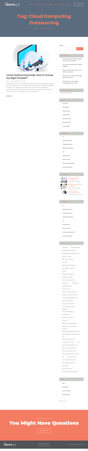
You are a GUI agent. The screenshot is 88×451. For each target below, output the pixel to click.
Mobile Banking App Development (70, 331)
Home (31, 4)
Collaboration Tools (68, 144)
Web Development (67, 167)
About (55, 4)
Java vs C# (65, 320)
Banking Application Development (70, 253)
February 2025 (66, 111)
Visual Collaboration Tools (68, 363)
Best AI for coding (66, 256)
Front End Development (68, 303)
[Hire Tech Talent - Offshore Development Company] (13, 4)
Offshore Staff (66, 155)
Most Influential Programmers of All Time (71, 334)
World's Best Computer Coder (69, 371)
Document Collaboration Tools (70, 295)
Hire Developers (39, 4)
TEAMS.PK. (82, 444)
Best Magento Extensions (68, 268)
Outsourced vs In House (68, 342)
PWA (78, 342)
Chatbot (64, 271)
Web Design (65, 366)
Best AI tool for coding (67, 259)
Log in (63, 383)
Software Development (69, 163)
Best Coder (65, 262)
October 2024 (66, 126)
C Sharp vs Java (66, 289)
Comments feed (66, 391)
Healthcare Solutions (68, 148)
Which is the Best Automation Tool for (73, 191)
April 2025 (65, 103)
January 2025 (66, 115)
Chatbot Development (68, 274)
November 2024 (67, 122)
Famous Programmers (67, 301)
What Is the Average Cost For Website (75, 185)
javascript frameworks (68, 317)
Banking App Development (69, 250)
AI (63, 136)
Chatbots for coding (67, 277)
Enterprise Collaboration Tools (69, 298)
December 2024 (67, 118)
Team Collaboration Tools (68, 360)
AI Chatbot (65, 247)
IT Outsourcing (65, 314)
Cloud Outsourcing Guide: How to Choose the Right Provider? (29, 76)
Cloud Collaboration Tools (68, 280)
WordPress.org (66, 394)
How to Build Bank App (67, 311)
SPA (63, 357)
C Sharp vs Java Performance (69, 292)
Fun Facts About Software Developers (68, 307)
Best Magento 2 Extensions (69, 265)
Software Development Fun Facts (70, 354)
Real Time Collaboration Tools (69, 345)
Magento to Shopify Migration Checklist (69, 327)
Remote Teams (66, 159)
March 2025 (66, 107)
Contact (68, 4)
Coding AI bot (65, 283)
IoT (63, 152)
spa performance (71, 357)
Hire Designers (48, 4)
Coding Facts (75, 283)
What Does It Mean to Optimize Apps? (74, 178)
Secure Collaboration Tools (69, 351)
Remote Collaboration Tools (69, 348)
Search (61, 45)
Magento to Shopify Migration (69, 323)
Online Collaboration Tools (68, 339)
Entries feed (65, 387)
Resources (62, 4)
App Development (67, 140)
